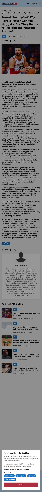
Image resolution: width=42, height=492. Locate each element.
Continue (21, 484)
